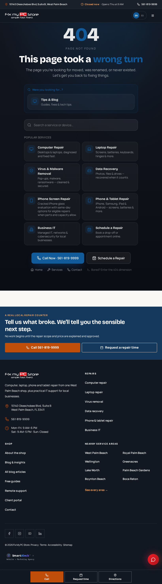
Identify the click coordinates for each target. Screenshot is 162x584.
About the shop (15, 453)
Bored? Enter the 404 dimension (111, 269)
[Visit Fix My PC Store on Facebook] (9, 533)
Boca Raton (130, 479)
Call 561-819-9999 (45, 347)
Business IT (92, 430)
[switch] (139, 15)
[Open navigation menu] (152, 15)
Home (38, 269)
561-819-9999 (20, 419)
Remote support (16, 491)
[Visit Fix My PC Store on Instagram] (19, 533)
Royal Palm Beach (134, 453)
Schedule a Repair (111, 258)
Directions (115, 579)
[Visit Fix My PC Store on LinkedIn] (40, 533)
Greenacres (130, 461)
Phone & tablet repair (99, 420)
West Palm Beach (96, 453)
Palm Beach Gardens (136, 470)
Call (46, 579)
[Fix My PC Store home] (22, 15)
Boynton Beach (95, 479)
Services (57, 269)
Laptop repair (94, 392)
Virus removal (94, 401)
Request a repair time (122, 347)
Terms (43, 545)
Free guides (12, 481)
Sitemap (67, 545)
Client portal (13, 500)
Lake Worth (92, 470)
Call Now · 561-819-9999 (60, 258)
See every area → (96, 490)
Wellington (92, 461)
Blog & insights (15, 462)
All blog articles (15, 472)
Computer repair (96, 382)
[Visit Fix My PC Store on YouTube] (29, 533)
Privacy (35, 545)
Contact (77, 269)
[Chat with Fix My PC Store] (153, 559)
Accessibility (55, 545)
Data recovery (94, 411)
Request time (81, 579)
